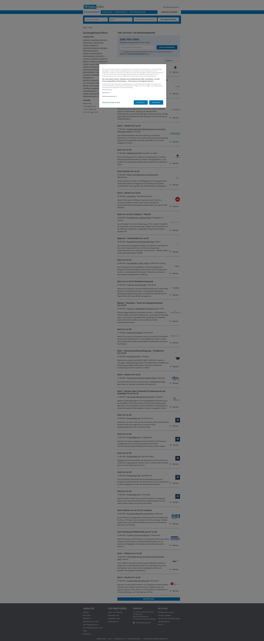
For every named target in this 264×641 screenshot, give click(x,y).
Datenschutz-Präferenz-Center (111, 102)
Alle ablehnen (141, 102)
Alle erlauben (156, 102)
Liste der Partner (107, 89)
